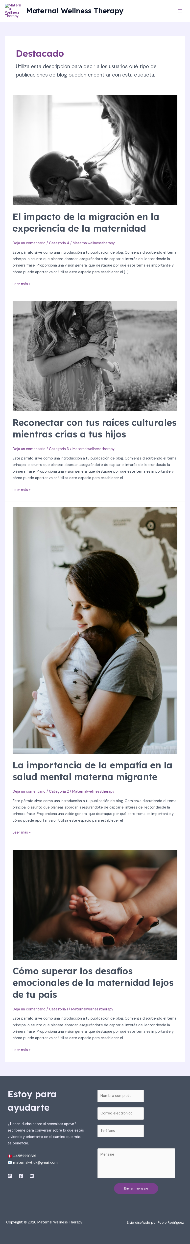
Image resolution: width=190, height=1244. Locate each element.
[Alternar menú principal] (180, 11)
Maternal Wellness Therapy (74, 10)
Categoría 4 (59, 243)
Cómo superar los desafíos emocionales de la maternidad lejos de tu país (93, 982)
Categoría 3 (59, 449)
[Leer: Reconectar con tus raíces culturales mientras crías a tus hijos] (95, 356)
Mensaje (136, 1145)
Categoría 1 (58, 1009)
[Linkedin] (31, 1176)
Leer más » (22, 283)
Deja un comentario (29, 243)
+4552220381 (24, 1156)
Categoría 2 (59, 791)
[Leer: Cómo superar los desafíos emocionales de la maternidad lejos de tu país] (95, 904)
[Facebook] (21, 1176)
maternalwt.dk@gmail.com (35, 1162)
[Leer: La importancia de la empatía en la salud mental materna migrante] (95, 630)
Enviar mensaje (136, 1188)
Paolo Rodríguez (171, 1222)
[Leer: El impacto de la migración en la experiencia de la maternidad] (95, 150)
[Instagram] (10, 1176)
